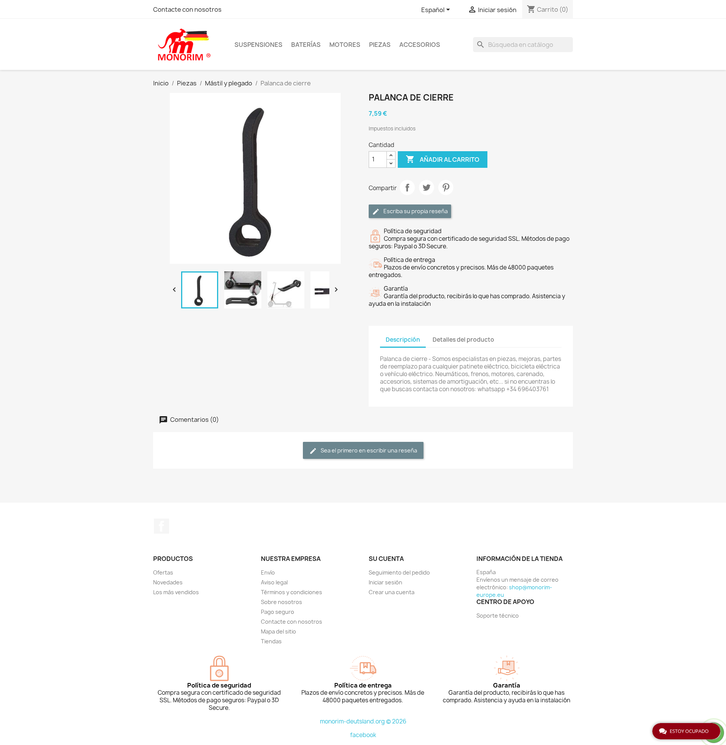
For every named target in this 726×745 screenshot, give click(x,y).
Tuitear (426, 187)
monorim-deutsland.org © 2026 (363, 721)
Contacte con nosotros (187, 9)
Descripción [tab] (403, 340)
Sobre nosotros (281, 602)
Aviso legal (274, 582)
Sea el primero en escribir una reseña (368, 450)
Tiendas (271, 641)
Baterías (306, 44)
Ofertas (163, 572)
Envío (268, 572)
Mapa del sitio (278, 631)
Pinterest (445, 187)
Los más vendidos (176, 592)
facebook (363, 735)
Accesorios (419, 44)
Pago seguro (277, 611)
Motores (344, 44)
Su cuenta (386, 558)
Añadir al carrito (442, 159)
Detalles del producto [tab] (463, 340)
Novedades (168, 582)
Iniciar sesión (385, 582)
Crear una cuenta (391, 592)
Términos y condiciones (291, 592)
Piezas (380, 44)
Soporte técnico (497, 615)
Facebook (161, 526)
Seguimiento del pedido (399, 572)
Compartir (407, 187)
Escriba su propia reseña (415, 211)
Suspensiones (258, 44)
